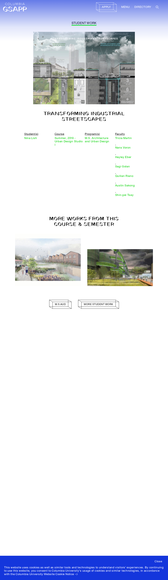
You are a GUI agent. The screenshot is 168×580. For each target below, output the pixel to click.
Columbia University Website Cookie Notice (45, 574)
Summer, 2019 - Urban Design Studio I (69, 141)
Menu (125, 7)
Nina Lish (30, 138)
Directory (142, 7)
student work (84, 23)
